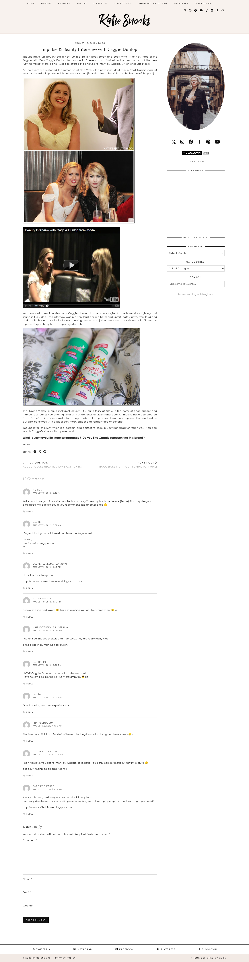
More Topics (123, 3)
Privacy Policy (65, 958)
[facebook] (191, 142)
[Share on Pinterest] (44, 451)
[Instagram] (190, 10)
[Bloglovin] (217, 10)
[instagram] (182, 142)
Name (27, 878)
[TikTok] (207, 10)
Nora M (38, 490)
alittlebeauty (42, 598)
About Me (181, 3)
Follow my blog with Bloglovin (195, 294)
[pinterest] (208, 142)
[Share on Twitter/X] (40, 451)
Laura (37, 694)
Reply (29, 511)
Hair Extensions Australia (50, 627)
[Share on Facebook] (35, 451)
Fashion (64, 3)
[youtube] (217, 142)
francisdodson (43, 723)
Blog (101, 43)
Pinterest (167, 949)
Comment (30, 840)
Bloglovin (209, 949)
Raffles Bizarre (43, 786)
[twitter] (173, 142)
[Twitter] (185, 10)
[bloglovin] (200, 142)
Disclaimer (203, 3)
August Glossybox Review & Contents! (52, 464)
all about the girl (45, 751)
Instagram (84, 949)
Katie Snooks (124, 20)
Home (31, 3)
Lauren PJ (39, 662)
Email (27, 892)
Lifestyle (100, 3)
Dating (46, 3)
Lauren (37, 522)
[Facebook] (212, 10)
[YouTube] (201, 10)
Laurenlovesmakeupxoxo (50, 564)
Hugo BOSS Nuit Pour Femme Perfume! (128, 464)
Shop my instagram (153, 3)
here (70, 431)
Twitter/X (42, 949)
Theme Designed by (208, 958)
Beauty (82, 3)
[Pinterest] (195, 10)
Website (28, 905)
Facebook (126, 949)
